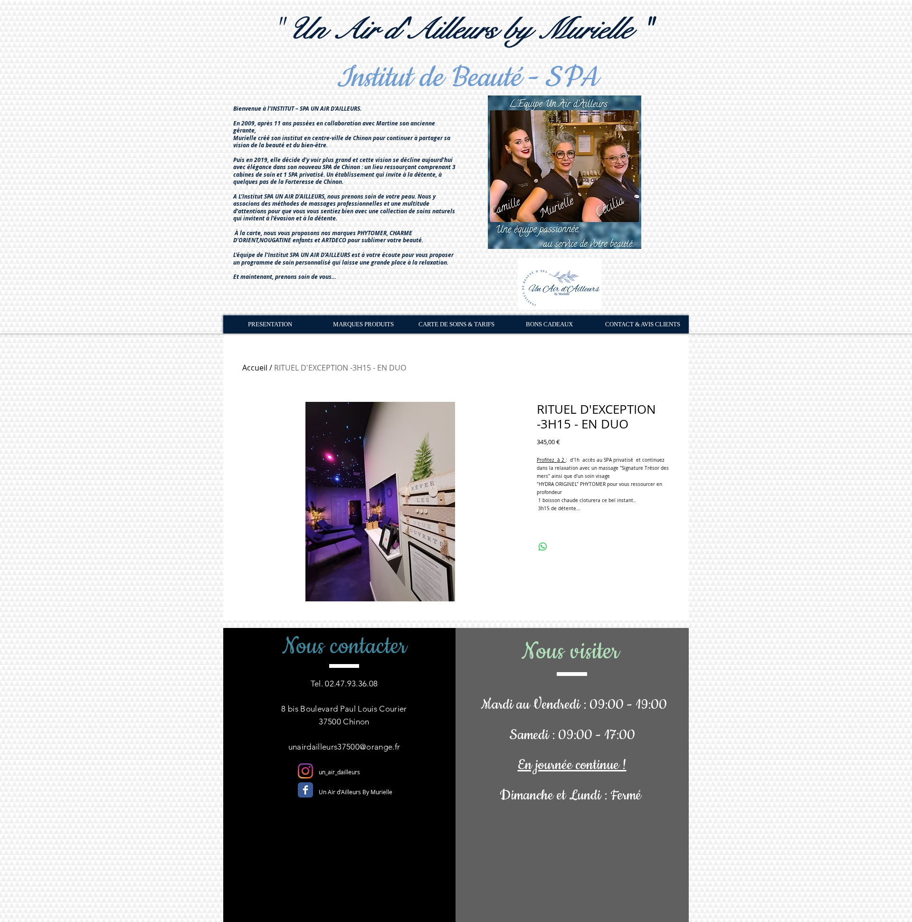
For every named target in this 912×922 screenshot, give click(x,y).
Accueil (254, 367)
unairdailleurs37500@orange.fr (344, 746)
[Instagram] (305, 771)
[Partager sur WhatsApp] (543, 546)
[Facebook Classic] (305, 790)
